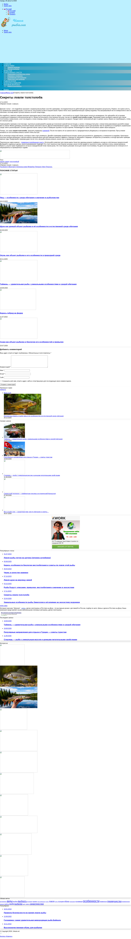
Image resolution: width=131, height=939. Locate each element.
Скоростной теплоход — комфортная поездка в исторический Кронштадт (30, 493)
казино (35, 901)
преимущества (114, 901)
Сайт (2, 377)
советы (28, 904)
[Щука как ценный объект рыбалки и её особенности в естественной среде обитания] (18, 223)
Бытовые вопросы (12, 84)
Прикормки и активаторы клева (19, 74)
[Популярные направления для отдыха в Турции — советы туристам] (14, 455)
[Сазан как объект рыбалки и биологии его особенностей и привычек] (18, 338)
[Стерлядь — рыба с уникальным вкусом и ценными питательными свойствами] (14, 473)
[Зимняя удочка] (13, 729)
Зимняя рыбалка (14, 67)
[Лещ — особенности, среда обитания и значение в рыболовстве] (18, 194)
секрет (7, 161)
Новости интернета (14, 86)
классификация (41, 901)
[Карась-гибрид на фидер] (18, 309)
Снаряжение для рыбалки (17, 77)
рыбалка (18, 904)
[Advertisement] (65, 48)
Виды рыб (8, 71)
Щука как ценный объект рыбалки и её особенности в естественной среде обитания (39, 226)
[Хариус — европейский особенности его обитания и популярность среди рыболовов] (18, 686)
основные (79, 901)
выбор (15, 901)
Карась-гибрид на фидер (11, 313)
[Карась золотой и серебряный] (12, 665)
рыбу (24, 904)
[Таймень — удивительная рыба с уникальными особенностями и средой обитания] (18, 280)
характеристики (37, 904)
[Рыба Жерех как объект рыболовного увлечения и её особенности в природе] (18, 750)
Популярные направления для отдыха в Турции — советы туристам (28, 457)
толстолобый (14, 161)
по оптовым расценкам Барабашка (9, 614)
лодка (56, 901)
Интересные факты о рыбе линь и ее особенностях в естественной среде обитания (34, 416)
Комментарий (5, 367)
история (29, 901)
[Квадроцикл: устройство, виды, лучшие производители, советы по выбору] (16, 854)
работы (6, 904)
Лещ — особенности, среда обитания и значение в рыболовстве (29, 198)
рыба (11, 904)
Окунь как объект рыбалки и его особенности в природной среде (30, 255)
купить (47, 901)
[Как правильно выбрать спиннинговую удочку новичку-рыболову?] (14, 815)
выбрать (22, 901)
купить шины (3, 605)
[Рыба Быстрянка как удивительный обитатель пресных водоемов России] (18, 772)
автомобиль (3, 901)
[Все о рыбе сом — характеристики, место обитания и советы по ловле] (14, 510)
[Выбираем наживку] (12, 897)
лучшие (61, 901)
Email (2, 374)
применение (126, 901)
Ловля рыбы (9, 65)
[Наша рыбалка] (13, 27)
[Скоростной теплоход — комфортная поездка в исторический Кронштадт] (14, 492)
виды (10, 901)
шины (23, 608)
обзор (66, 901)
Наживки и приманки (15, 76)
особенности (91, 901)
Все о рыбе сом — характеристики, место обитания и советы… (26, 512)
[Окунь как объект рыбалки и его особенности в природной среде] (18, 251)
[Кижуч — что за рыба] (18, 832)
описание (72, 901)
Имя (2, 370)
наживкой (45, 130)
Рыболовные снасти (13, 72)
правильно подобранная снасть (32, 142)
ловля (2, 161)
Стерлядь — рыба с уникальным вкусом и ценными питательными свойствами (32, 475)
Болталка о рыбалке (12, 83)
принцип (2, 904)
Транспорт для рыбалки (16, 79)
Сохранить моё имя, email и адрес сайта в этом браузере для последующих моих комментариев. (36, 381)
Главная (3, 93)
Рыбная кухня (10, 81)
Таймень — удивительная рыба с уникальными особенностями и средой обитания (38, 284)
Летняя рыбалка (13, 69)
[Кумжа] (17, 793)
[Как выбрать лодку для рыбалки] (14, 875)
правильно (103, 901)
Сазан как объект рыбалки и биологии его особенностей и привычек (31, 342)
